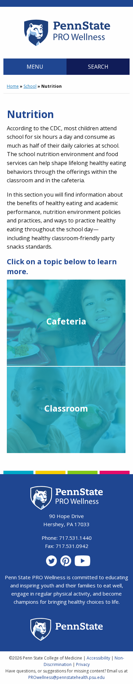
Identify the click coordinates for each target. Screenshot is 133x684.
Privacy (83, 664)
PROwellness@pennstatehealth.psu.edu (66, 677)
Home (13, 86)
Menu (35, 66)
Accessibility (98, 658)
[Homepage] (66, 46)
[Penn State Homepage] (66, 630)
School (30, 86)
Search (98, 66)
